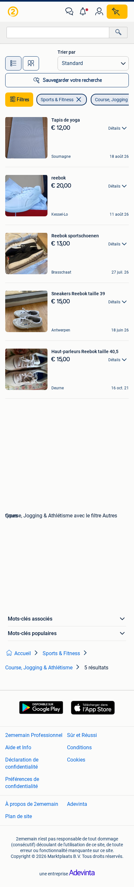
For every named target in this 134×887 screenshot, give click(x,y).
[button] (84, 12)
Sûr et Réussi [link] (82, 735)
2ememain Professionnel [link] (33, 735)
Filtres (23, 99)
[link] (14, 12)
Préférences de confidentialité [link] (22, 782)
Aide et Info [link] (18, 747)
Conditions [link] (79, 747)
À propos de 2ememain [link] (31, 804)
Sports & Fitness (57, 99)
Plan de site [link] (18, 816)
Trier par (66, 52)
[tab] (13, 63)
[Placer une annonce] (117, 12)
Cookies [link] (76, 760)
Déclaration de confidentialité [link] (21, 763)
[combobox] (58, 32)
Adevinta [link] (77, 804)
